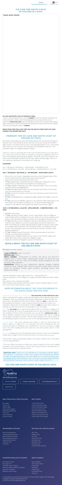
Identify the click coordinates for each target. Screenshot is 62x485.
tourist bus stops (48, 335)
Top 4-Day (34, 436)
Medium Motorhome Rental (10, 436)
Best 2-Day (34, 432)
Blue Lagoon (6, 403)
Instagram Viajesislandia (29, 381)
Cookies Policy (35, 469)
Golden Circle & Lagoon (9, 409)
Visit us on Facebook (10, 381)
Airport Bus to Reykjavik (9, 469)
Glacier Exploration (8, 414)
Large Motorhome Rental (9, 440)
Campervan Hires (7, 442)
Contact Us (35, 473)
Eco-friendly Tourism (37, 471)
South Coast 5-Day (36, 438)
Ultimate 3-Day (35, 434)
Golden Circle (6, 405)
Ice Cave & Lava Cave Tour (38, 409)
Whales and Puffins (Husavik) (39, 411)
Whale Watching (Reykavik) (9, 411)
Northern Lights (7, 407)
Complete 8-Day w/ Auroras (39, 446)
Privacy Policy (35, 465)
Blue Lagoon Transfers (8, 462)
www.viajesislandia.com (17, 356)
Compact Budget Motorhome (10, 434)
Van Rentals (6, 444)
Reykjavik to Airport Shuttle (9, 471)
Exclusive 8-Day (36, 444)
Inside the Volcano (7, 416)
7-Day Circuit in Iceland (38, 403)
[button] (58, 481)
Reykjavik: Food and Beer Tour (39, 412)
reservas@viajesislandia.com (49, 381)
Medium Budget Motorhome (10, 438)
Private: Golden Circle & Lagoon (40, 416)
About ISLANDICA (36, 462)
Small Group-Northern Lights (39, 405)
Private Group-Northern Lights (39, 407)
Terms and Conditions (37, 464)
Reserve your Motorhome (9, 432)
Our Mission (35, 467)
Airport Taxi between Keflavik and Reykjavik (14, 467)
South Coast (6, 412)
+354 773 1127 (9, 387)
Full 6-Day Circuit (36, 440)
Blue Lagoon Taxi (7, 464)
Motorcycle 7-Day (36, 442)
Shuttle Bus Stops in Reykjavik (10, 465)
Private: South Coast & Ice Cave (40, 414)
